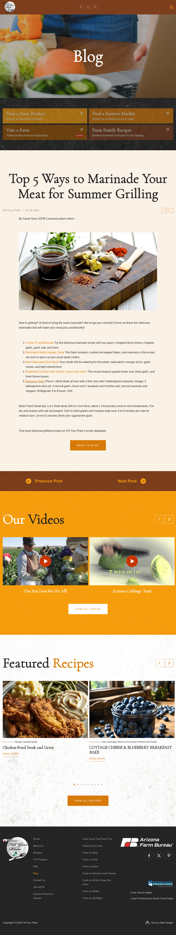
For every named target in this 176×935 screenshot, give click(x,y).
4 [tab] (84, 784)
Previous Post (49, 481)
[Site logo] (16, 868)
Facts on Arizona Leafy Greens (99, 873)
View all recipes (88, 800)
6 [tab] (91, 784)
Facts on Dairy (90, 866)
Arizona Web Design (162, 922)
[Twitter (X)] (88, 7)
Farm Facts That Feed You (97, 839)
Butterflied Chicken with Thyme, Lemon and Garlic (56, 371)
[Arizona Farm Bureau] (146, 842)
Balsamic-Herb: (35, 381)
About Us (38, 845)
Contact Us (39, 880)
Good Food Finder (163, 898)
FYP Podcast (40, 859)
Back (167, 210)
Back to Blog (88, 445)
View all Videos (88, 609)
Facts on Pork (90, 859)
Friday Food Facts (92, 845)
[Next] (169, 519)
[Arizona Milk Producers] (160, 883)
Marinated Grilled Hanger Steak (45, 352)
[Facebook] (81, 7)
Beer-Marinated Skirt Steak (42, 362)
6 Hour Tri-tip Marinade (40, 342)
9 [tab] (101, 784)
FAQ (35, 866)
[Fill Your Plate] (9, 7)
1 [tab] (74, 784)
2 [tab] (77, 784)
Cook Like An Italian (141, 892)
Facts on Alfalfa (90, 891)
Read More (11, 753)
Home (36, 839)
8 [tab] (98, 784)
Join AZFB (38, 887)
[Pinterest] (95, 7)
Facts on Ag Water (92, 898)
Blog (35, 873)
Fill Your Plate (30, 922)
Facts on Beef (90, 852)
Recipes (37, 852)
